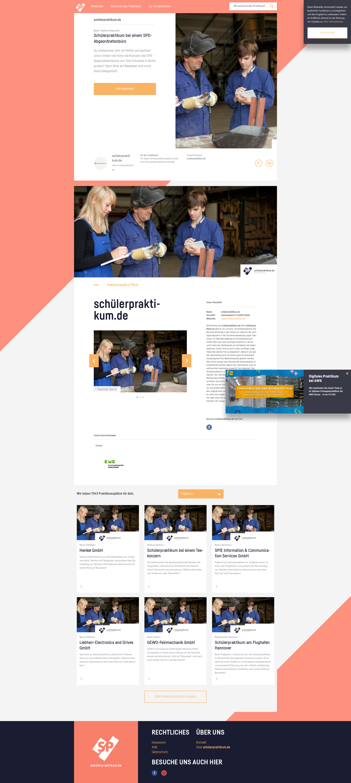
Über (213, 747)
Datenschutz (160, 752)
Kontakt (201, 742)
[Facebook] (209, 427)
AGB (154, 747)
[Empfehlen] (258, 163)
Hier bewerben (125, 88)
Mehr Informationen (333, 21)
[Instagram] (164, 773)
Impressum (159, 742)
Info (97, 285)
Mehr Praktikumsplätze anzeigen (175, 696)
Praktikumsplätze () (122, 285)
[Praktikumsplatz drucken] (269, 163)
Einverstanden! (327, 32)
